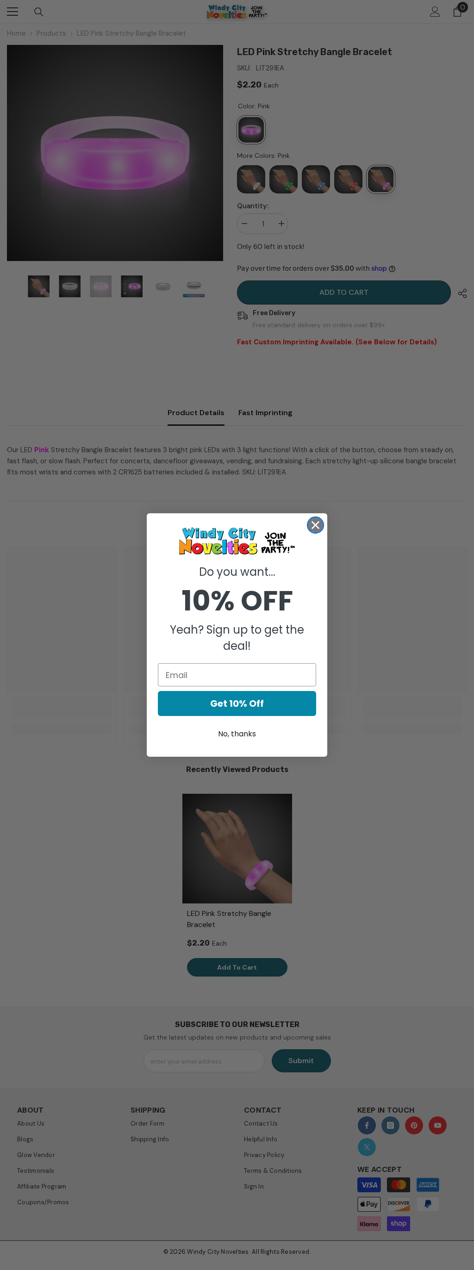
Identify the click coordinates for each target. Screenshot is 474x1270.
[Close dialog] (315, 525)
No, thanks (237, 733)
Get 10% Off (237, 703)
